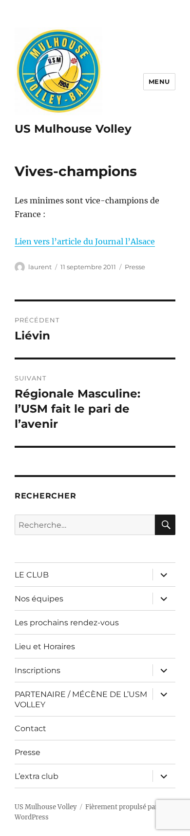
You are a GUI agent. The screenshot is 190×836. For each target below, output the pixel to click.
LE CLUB (32, 574)
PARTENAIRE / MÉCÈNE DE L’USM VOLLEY (81, 699)
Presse (135, 267)
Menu (159, 81)
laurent (40, 267)
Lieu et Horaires (45, 646)
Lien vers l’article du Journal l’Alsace (85, 241)
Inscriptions (37, 670)
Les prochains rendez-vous (67, 622)
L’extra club (36, 776)
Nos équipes (39, 598)
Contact (30, 728)
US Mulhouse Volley (73, 129)
